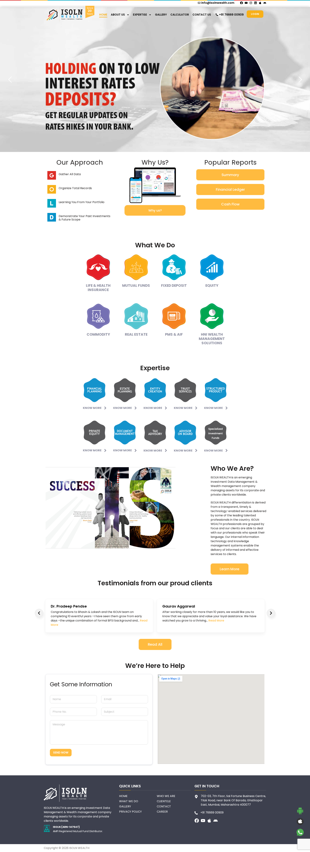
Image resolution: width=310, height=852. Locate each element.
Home (103, 14)
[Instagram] (250, 2)
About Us (118, 14)
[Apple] (260, 2)
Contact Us (201, 14)
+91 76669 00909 (231, 15)
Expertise (140, 14)
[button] (39, 613)
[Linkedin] (255, 2)
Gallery (161, 14)
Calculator (179, 14)
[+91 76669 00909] (217, 14)
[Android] (264, 2)
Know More (92, 408)
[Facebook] (241, 2)
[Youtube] (246, 2)
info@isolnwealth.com (217, 3)
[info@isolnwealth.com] (199, 3)
